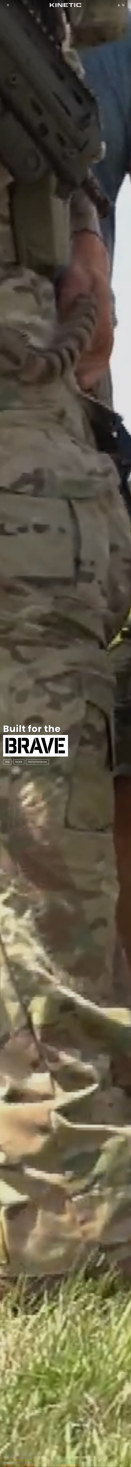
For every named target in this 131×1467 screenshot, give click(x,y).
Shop (7, 762)
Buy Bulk (18, 762)
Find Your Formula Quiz (37, 762)
